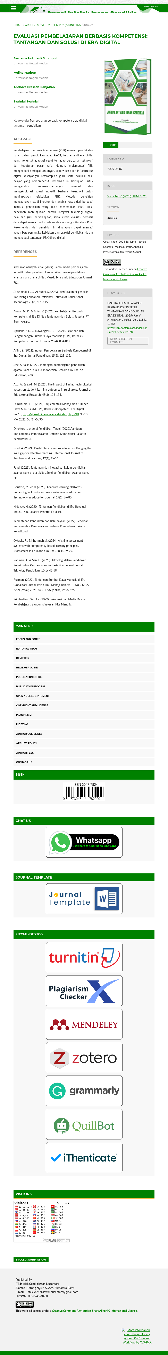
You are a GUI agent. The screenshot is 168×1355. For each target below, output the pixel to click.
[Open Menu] (13, 8)
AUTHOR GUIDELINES (29, 733)
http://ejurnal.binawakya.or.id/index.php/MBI (51, 414)
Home (18, 25)
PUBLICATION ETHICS (29, 677)
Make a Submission (31, 1259)
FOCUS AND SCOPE (28, 639)
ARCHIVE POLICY (26, 743)
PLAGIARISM (24, 715)
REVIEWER (22, 658)
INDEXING (22, 724)
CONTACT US (24, 762)
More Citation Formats (121, 340)
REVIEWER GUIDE (27, 667)
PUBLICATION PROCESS (30, 686)
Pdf (112, 145)
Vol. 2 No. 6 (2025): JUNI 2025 (61, 25)
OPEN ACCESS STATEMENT (32, 696)
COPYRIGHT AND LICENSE (32, 705)
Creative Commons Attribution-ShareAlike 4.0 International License (125, 274)
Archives (32, 25)
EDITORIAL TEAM (26, 648)
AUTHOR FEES (25, 752)
